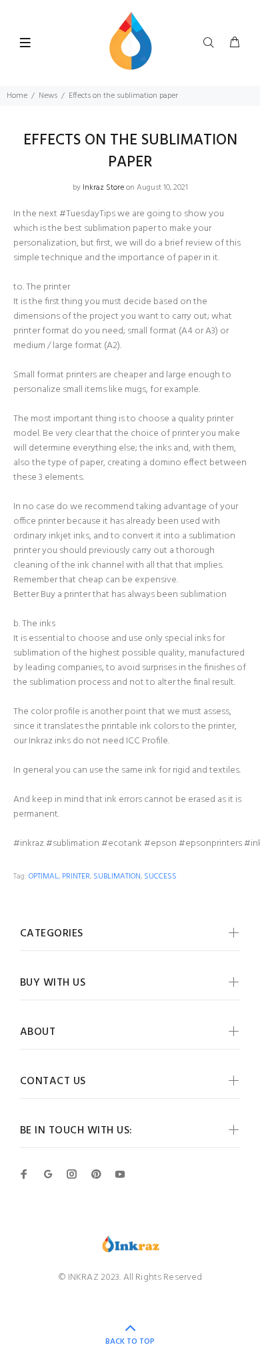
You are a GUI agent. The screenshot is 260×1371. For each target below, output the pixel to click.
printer (76, 876)
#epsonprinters (210, 843)
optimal (44, 876)
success (160, 876)
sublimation (117, 876)
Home (17, 95)
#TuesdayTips (87, 214)
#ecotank (121, 843)
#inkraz (28, 843)
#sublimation (72, 843)
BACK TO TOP (130, 1341)
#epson (160, 843)
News (48, 95)
